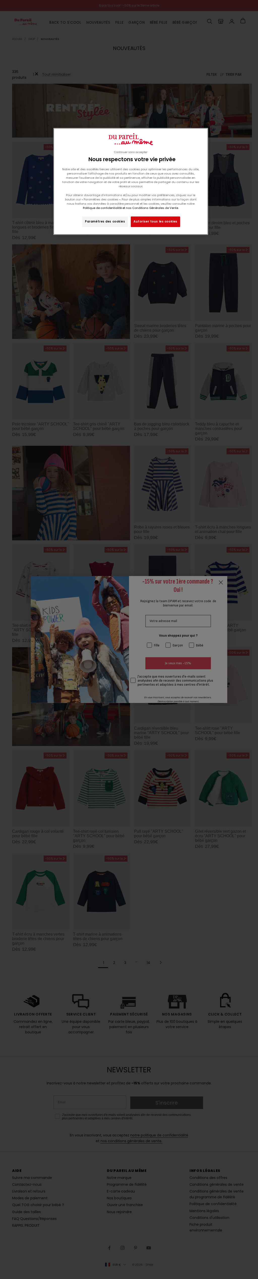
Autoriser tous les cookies (155, 221)
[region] (130, 181)
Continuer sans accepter (130, 152)
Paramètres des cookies (105, 221)
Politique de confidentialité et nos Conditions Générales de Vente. (131, 208)
